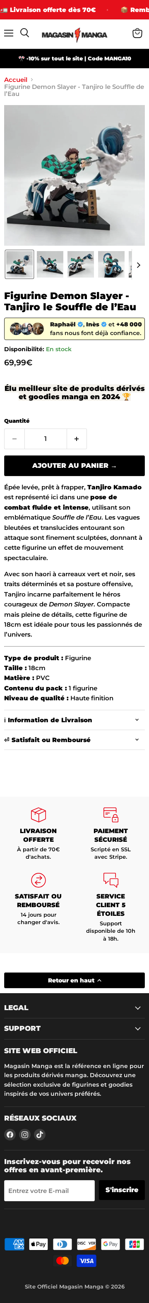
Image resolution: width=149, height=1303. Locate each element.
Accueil (15, 79)
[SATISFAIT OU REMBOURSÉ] (38, 907)
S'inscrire (122, 1190)
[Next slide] (138, 264)
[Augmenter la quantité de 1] (77, 439)
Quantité (16, 421)
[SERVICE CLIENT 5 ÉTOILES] (111, 907)
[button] (19, 264)
